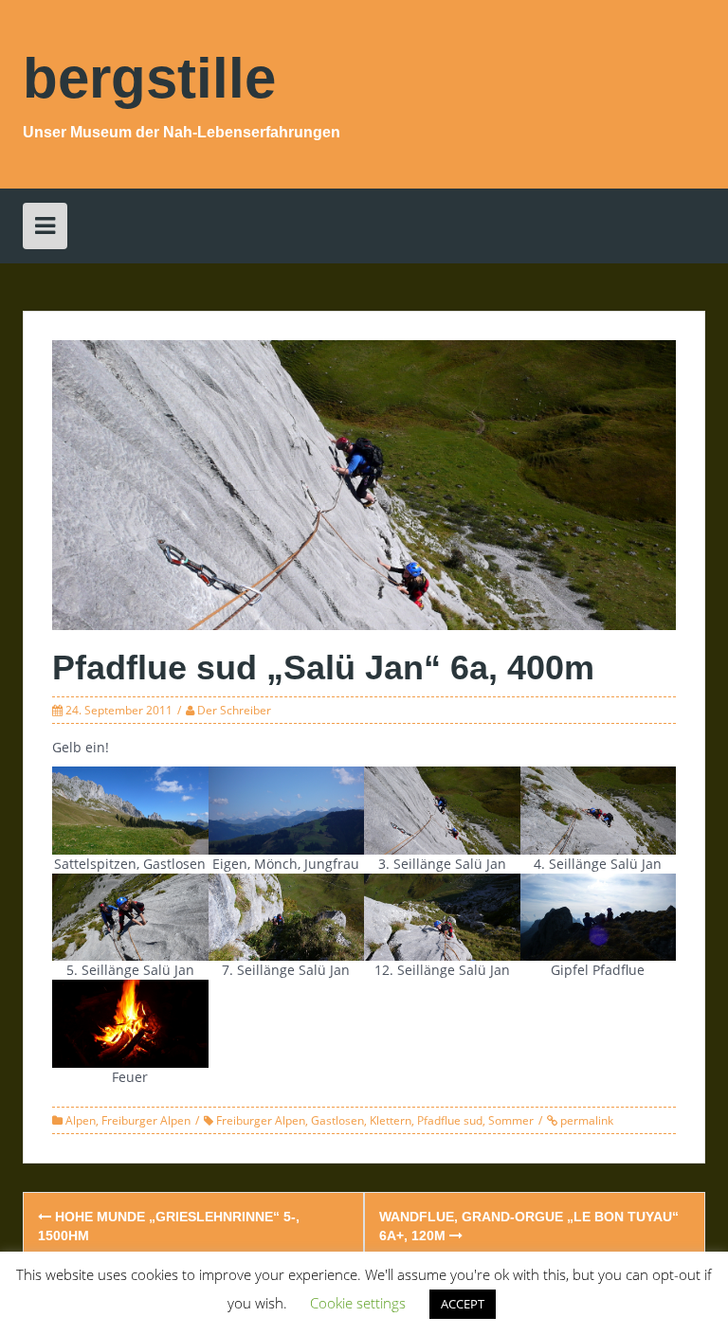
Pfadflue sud (449, 1120)
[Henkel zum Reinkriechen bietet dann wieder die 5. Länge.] (130, 916)
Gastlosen (337, 1120)
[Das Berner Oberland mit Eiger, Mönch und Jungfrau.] (287, 809)
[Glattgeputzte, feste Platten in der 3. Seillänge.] (442, 809)
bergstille (149, 78)
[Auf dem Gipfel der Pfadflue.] (598, 916)
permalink (585, 1120)
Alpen (80, 1120)
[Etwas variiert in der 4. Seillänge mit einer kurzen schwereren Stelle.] (598, 809)
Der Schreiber (234, 710)
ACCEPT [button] (462, 1303)
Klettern (390, 1120)
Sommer (511, 1120)
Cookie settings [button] (358, 1302)
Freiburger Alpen (146, 1120)
